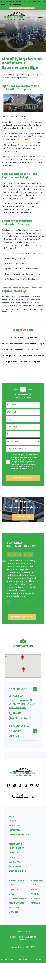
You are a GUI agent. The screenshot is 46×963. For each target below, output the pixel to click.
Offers (35, 893)
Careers (36, 902)
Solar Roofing (17, 870)
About (35, 884)
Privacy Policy (23, 932)
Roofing (14, 852)
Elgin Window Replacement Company (23, 361)
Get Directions (17, 707)
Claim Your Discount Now (22, 8)
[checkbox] (8, 462)
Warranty (14, 825)
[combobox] (23, 441)
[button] (22, 657)
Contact (14, 820)
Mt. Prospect (16, 902)
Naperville (15, 889)
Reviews (35, 898)
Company (37, 880)
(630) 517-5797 (20, 718)
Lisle (11, 893)
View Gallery (23, 516)
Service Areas (18, 880)
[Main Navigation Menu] (40, 16)
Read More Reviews (21, 616)
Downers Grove (18, 898)
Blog (34, 889)
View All (13, 912)
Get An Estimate (23, 477)
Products (15, 844)
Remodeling (16, 866)
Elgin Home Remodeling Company (23, 338)
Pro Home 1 (18, 689)
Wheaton (14, 884)
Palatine (14, 907)
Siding (12, 857)
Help (11, 816)
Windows (14, 861)
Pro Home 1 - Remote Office (19, 731)
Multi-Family (16, 848)
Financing (14, 829)
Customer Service (19, 834)
